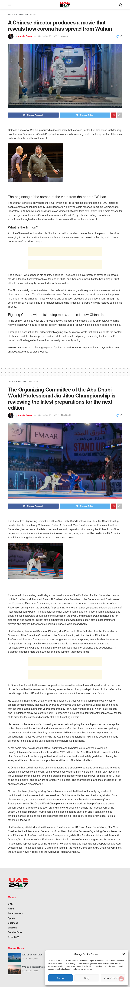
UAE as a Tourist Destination (36, 966)
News (11, 908)
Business (13, 922)
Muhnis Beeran (25, 36)
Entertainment (22, 14)
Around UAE (21, 381)
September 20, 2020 (47, 36)
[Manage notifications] (121, 978)
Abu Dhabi (33, 381)
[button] (123, 954)
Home (10, 14)
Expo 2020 (13, 937)
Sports (11, 918)
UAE (10, 903)
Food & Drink (15, 932)
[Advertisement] (65, 251)
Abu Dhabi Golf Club (32, 954)
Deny (87, 978)
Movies (33, 14)
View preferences (113, 978)
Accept (60, 978)
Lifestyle (12, 927)
